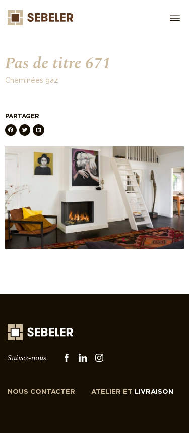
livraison (132, 392)
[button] (11, 130)
